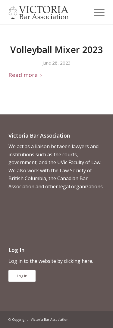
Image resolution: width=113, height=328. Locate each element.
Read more (23, 74)
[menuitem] (96, 12)
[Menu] (96, 12)
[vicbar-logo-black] (46, 12)
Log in (22, 276)
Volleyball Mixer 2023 (56, 49)
